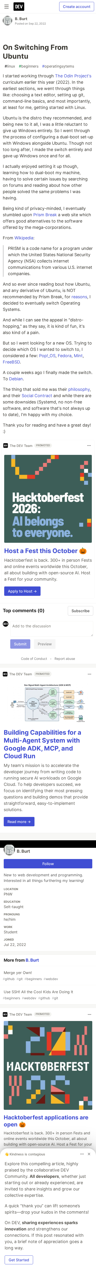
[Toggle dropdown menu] (89, 445)
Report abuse (65, 659)
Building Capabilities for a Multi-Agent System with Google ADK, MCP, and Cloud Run (42, 744)
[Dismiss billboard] (89, 1154)
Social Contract (37, 395)
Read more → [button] (19, 821)
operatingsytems (58, 66)
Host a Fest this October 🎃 (45, 551)
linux (10, 66)
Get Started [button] (19, 1260)
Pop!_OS (47, 355)
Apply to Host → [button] (22, 591)
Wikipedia (23, 237)
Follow (48, 863)
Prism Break (45, 214)
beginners (28, 66)
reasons (79, 296)
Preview (45, 644)
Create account (76, 6)
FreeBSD (11, 361)
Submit (20, 644)
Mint (78, 355)
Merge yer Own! (30, 975)
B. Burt (21, 18)
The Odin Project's (73, 75)
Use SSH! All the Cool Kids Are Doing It (38, 994)
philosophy (79, 389)
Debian (16, 378)
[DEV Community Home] (19, 6)
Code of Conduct (34, 659)
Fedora (65, 355)
